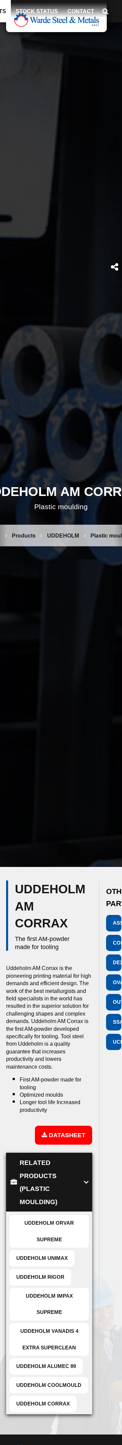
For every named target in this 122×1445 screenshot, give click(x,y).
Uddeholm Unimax (42, 1258)
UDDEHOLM (63, 535)
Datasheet (66, 1135)
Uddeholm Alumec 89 (46, 1366)
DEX (117, 962)
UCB (117, 1042)
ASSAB (117, 923)
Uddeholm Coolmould (48, 1385)
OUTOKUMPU (117, 1002)
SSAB (117, 1022)
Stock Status (37, 11)
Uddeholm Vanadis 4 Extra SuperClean (49, 1339)
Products (24, 535)
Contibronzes (117, 943)
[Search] (107, 11)
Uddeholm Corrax (43, 1404)
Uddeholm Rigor (40, 1277)
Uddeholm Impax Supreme (49, 1304)
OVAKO (117, 982)
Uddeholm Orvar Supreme (49, 1231)
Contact (80, 11)
